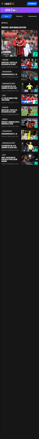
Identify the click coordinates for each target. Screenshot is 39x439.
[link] (19, 41)
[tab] (6, 16)
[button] (2, 4)
